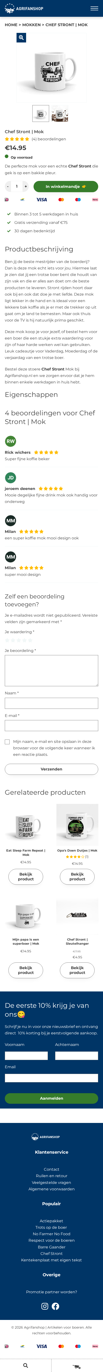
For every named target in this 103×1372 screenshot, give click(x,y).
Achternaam (67, 1044)
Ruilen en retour (51, 1176)
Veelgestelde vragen (51, 1182)
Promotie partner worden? (51, 1292)
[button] (21, 37)
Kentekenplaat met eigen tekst (51, 1260)
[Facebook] (55, 1306)
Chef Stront (51, 1253)
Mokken (31, 25)
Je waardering (19, 632)
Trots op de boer (51, 1227)
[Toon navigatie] (94, 8)
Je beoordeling (20, 650)
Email (10, 1067)
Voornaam (14, 1044)
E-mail (12, 715)
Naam (12, 693)
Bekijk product (26, 876)
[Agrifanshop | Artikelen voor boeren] (24, 8)
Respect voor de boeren (52, 1240)
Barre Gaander (51, 1247)
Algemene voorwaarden (52, 1189)
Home (11, 25)
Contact (51, 1169)
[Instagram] (44, 1306)
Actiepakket (51, 1221)
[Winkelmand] (77, 1365)
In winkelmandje (63, 186)
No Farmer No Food (51, 1234)
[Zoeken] (25, 1365)
